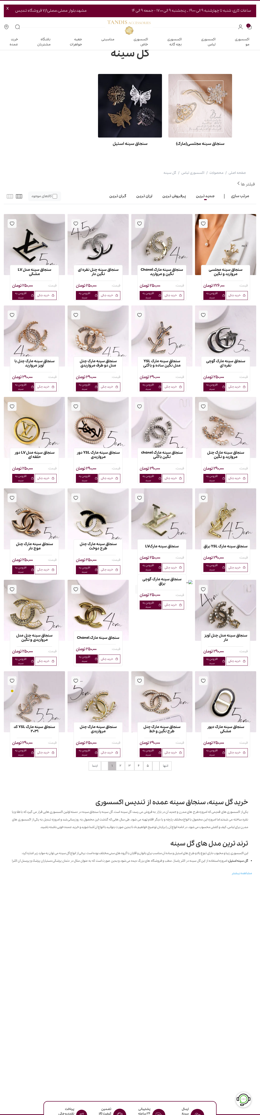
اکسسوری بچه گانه (174, 42)
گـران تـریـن (117, 196)
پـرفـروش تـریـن (174, 196)
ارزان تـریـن (144, 196)
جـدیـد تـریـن (205, 196)
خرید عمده (14, 42)
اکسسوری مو (242, 42)
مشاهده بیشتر (242, 873)
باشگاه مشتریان (44, 42)
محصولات (216, 172)
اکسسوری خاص (141, 42)
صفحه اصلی (237, 172)
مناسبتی (107, 39)
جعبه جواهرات (76, 42)
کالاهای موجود (41, 196)
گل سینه (170, 172)
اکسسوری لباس (208, 42)
